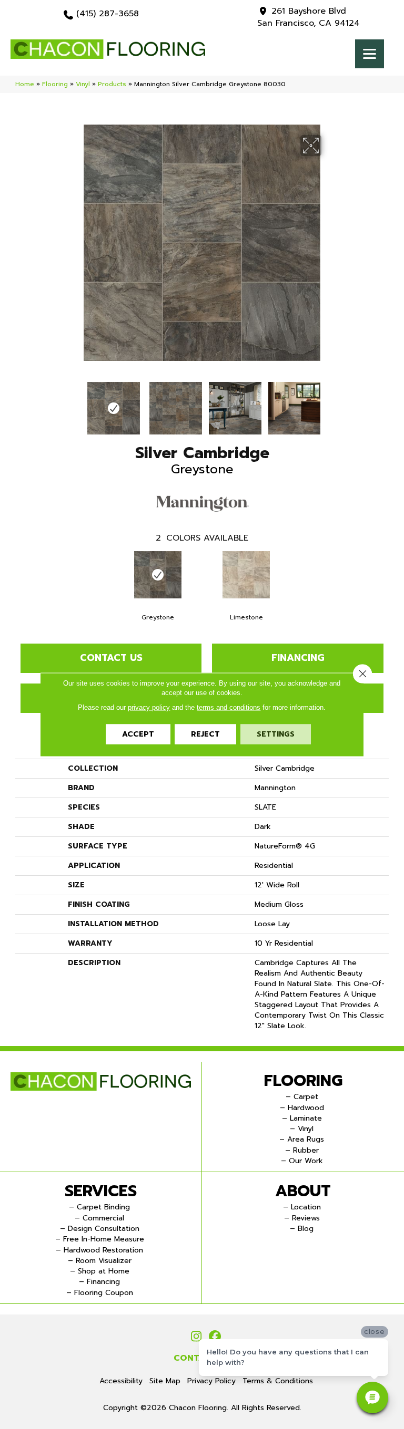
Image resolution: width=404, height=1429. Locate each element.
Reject (205, 734)
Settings (276, 734)
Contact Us (111, 657)
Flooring (55, 84)
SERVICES (101, 1191)
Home (24, 84)
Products (112, 84)
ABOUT (303, 1191)
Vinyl (83, 84)
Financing (298, 657)
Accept (138, 734)
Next (328, 403)
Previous (75, 403)
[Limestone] (246, 574)
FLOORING (303, 1081)
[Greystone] (158, 574)
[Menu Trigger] (369, 53)
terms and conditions (228, 707)
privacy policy (149, 707)
